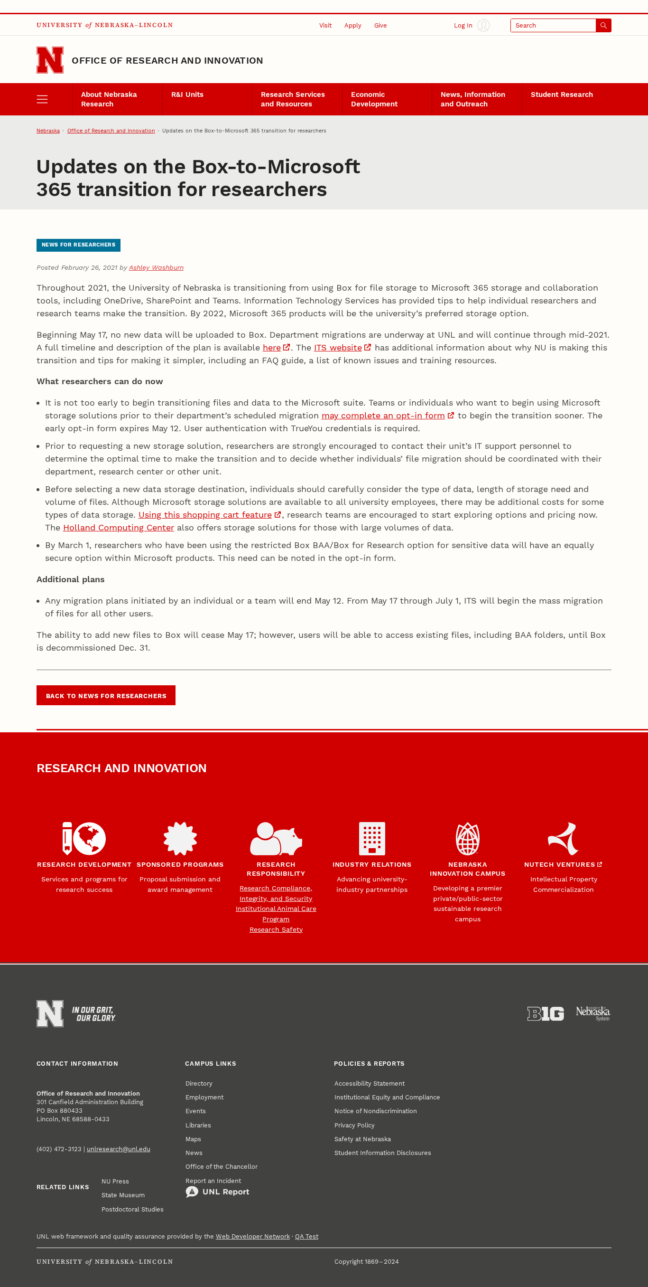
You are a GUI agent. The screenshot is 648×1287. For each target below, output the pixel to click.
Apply (352, 25)
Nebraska (48, 130)
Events (195, 1111)
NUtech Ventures (559, 864)
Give (380, 25)
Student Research (562, 94)
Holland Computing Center (118, 527)
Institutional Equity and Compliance (387, 1097)
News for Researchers (79, 245)
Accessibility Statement (369, 1083)
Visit (325, 25)
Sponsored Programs (180, 864)
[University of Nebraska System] (593, 1014)
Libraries (198, 1125)
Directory (199, 1083)
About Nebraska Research (109, 99)
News (194, 1152)
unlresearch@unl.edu (118, 1149)
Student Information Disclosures (382, 1152)
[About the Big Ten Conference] (546, 1014)
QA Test (306, 1236)
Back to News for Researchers (106, 696)
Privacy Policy (354, 1125)
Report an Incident (213, 1180)
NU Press (115, 1181)
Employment (204, 1097)
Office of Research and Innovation (167, 60)
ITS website (338, 347)
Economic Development (374, 99)
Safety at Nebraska (362, 1139)
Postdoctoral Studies (133, 1209)
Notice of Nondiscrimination (375, 1111)
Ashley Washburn (156, 267)
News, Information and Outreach (473, 99)
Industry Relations (372, 864)
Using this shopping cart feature (205, 515)
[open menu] (55, 99)
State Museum (123, 1195)
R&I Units (187, 94)
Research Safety (276, 929)
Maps (193, 1139)
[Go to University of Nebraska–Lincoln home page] (50, 60)
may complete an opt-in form (383, 415)
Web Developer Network (253, 1236)
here (272, 347)
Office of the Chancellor (221, 1166)
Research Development (84, 864)
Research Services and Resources (293, 99)
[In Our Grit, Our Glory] (94, 1014)
